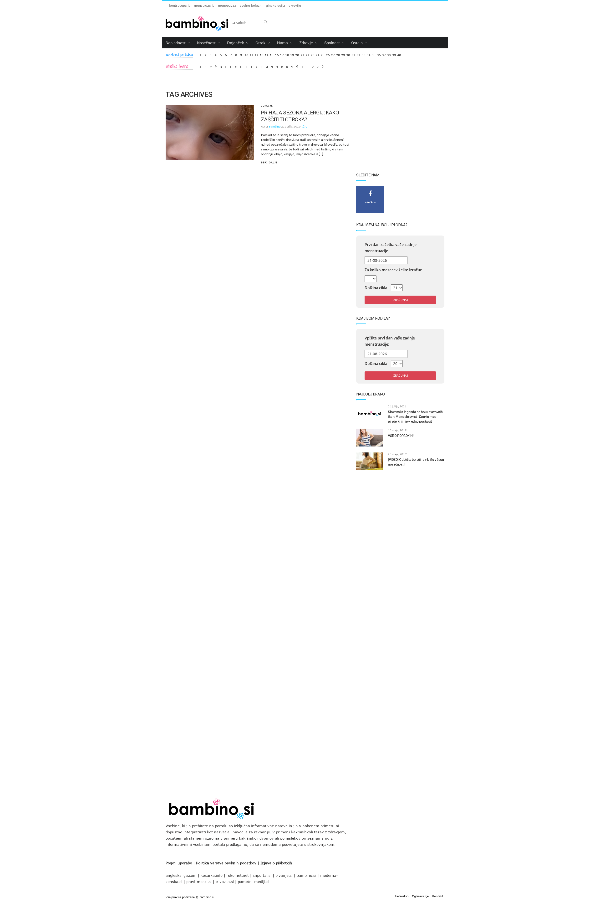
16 (277, 54)
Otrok (261, 43)
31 (353, 54)
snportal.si (262, 875)
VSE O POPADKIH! (400, 436)
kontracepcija (179, 5)
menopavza (227, 5)
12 (256, 54)
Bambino (274, 126)
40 (399, 54)
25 (323, 54)
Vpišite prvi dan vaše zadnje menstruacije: (390, 341)
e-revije (295, 5)
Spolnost (332, 43)
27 (333, 54)
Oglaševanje (420, 896)
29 (343, 54)
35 (374, 54)
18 (287, 54)
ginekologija (275, 5)
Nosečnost (207, 43)
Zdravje (306, 43)
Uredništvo (401, 896)
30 (348, 54)
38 (389, 54)
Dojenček (236, 43)
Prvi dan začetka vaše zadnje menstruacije (391, 247)
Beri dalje (269, 162)
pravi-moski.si (199, 881)
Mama (283, 43)
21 (302, 54)
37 (384, 54)
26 (328, 54)
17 (282, 54)
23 (313, 54)
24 (318, 54)
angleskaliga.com (181, 875)
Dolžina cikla (376, 287)
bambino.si (306, 875)
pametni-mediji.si (253, 881)
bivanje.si (284, 875)
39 (394, 54)
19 (292, 54)
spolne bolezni (251, 5)
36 (379, 54)
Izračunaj (400, 300)
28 (338, 54)
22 (307, 54)
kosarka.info (212, 875)
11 (251, 54)
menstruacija (204, 5)
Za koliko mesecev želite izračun (393, 269)
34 (369, 54)
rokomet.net (238, 875)
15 (272, 54)
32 (358, 54)
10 (246, 54)
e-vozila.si (225, 881)
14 (267, 54)
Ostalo (357, 43)
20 (297, 54)
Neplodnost (176, 43)
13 (262, 54)
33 (364, 54)
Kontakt (437, 896)
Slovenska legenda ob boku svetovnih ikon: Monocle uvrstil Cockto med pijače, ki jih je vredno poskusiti (415, 416)
